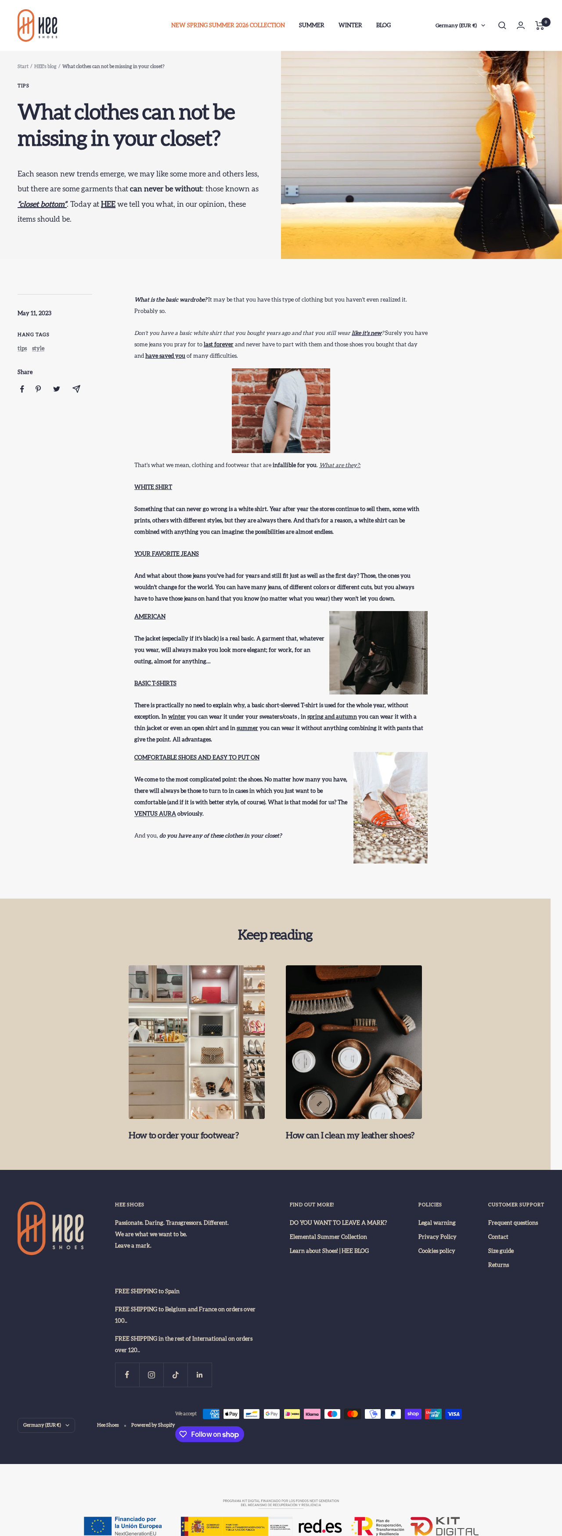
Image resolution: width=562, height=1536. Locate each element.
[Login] (521, 25)
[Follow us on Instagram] (151, 1375)
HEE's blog (45, 66)
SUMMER (311, 25)
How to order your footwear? (183, 1135)
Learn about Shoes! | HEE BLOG (329, 1251)
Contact (498, 1237)
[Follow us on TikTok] (175, 1375)
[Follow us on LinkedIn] (199, 1375)
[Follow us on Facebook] (127, 1375)
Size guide (501, 1251)
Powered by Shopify (153, 1425)
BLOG (383, 25)
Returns (498, 1265)
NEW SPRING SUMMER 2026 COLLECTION (228, 25)
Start (23, 66)
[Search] (502, 25)
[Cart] (539, 25)
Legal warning (437, 1223)
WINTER (350, 25)
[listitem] (22, 389)
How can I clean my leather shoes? (350, 1135)
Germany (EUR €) (456, 25)
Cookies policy (436, 1251)
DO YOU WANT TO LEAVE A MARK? (338, 1223)
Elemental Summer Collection (328, 1237)
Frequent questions (513, 1223)
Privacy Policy (437, 1237)
